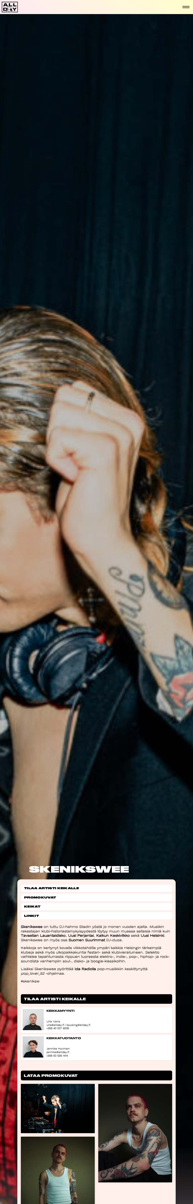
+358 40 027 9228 (57, 1028)
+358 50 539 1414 (57, 1055)
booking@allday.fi (78, 1025)
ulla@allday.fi (55, 1025)
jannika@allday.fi (57, 1052)
